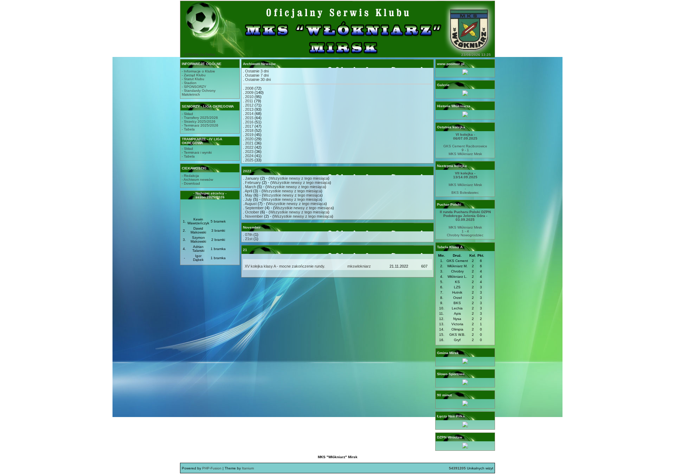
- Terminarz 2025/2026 (200, 125)
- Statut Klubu (193, 79)
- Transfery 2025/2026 (200, 118)
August (251, 203)
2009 (249, 92)
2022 (249, 147)
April (248, 191)
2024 (249, 156)
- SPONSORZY (194, 87)
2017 (249, 126)
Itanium (248, 468)
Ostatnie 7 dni (257, 75)
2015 (249, 118)
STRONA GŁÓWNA (200, 55)
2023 (249, 151)
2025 (249, 160)
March (250, 187)
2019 (249, 135)
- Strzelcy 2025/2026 (199, 121)
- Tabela (188, 129)
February (253, 182)
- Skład (187, 114)
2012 (249, 105)
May (248, 195)
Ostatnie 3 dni (257, 71)
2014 (249, 113)
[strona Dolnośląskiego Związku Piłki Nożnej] (465, 447)
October (252, 212)
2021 (249, 143)
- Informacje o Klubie (198, 71)
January (252, 178)
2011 (249, 101)
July (248, 199)
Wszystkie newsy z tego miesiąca (299, 178)
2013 (249, 109)
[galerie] (465, 95)
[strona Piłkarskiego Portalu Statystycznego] (465, 405)
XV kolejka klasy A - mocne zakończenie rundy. (285, 266)
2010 (249, 97)
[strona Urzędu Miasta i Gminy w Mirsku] (465, 363)
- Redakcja (190, 176)
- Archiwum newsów (197, 179)
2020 (249, 139)
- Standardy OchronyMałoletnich (199, 92)
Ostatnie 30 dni (258, 79)
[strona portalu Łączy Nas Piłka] (465, 426)
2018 (249, 130)
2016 (249, 122)
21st (248, 239)
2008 (249, 88)
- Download (191, 183)
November (254, 216)
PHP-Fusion (211, 468)
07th (248, 234)
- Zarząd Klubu (194, 75)
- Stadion (189, 83)
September (254, 208)
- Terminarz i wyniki (197, 152)
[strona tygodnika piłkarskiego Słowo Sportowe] (465, 384)
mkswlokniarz (359, 266)
